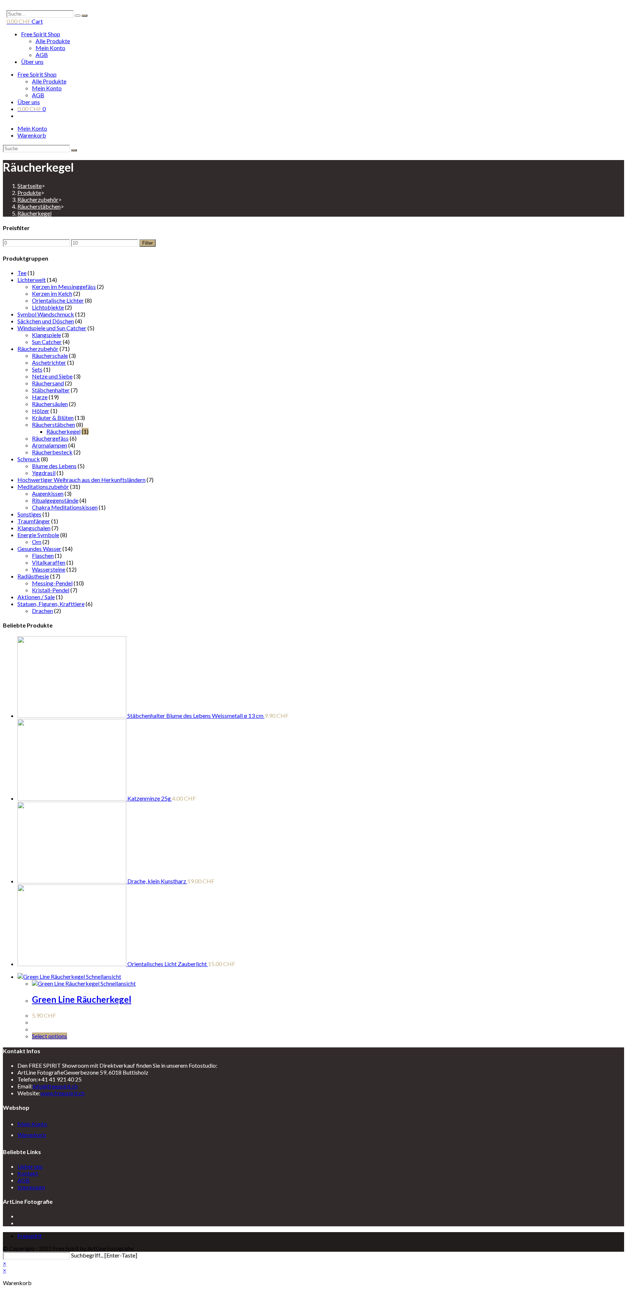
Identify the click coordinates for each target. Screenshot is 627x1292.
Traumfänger (33, 521)
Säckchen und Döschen (45, 321)
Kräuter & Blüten (53, 417)
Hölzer (40, 410)
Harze (40, 396)
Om (36, 541)
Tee (21, 272)
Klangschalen (33, 527)
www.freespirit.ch (62, 1092)
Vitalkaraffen (48, 562)
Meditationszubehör (43, 486)
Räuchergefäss (50, 438)
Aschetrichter (49, 362)
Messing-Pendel (52, 583)
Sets (37, 369)
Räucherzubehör (37, 348)
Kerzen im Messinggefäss (64, 286)
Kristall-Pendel (50, 589)
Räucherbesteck (52, 452)
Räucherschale (50, 355)
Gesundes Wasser (39, 548)
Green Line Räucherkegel (81, 999)
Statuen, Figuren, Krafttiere (51, 603)
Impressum (31, 1186)
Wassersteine (48, 569)
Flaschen (43, 555)
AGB (42, 54)
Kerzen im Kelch (52, 293)
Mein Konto (50, 47)
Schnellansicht (103, 976)
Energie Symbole (38, 534)
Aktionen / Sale (36, 596)
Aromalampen (49, 445)
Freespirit (29, 1235)
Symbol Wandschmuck (45, 314)
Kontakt (27, 1173)
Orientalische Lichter (58, 300)
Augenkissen (47, 493)
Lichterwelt (31, 279)
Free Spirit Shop (40, 33)
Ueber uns (30, 1166)
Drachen (42, 610)
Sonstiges (29, 514)
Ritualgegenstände (55, 500)
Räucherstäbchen (53, 424)
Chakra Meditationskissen (65, 507)
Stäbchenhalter (51, 390)
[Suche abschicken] (74, 150)
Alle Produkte (53, 40)
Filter (147, 243)
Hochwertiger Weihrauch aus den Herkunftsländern (81, 479)
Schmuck (28, 458)
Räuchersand (48, 383)
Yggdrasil (44, 472)
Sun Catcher (47, 341)
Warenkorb (31, 135)
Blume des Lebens (54, 465)
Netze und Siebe (52, 376)
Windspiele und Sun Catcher (51, 327)
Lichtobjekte (48, 307)
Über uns (32, 61)
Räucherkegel (34, 213)
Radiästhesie (33, 576)
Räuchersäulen (50, 403)
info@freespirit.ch (55, 1086)
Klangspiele (46, 334)
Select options (49, 1036)
